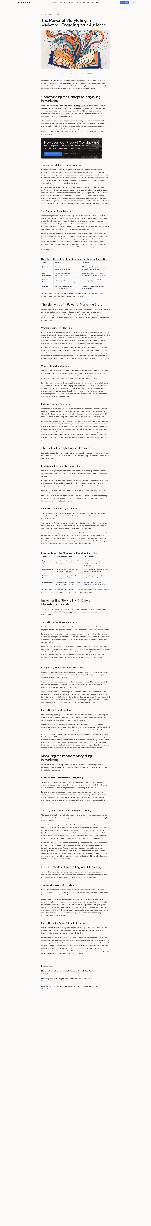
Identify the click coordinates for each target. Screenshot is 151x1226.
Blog (42, 14)
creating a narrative (81, 106)
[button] (55, 2)
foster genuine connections (84, 175)
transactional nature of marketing (78, 108)
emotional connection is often (52, 226)
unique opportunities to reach (75, 612)
